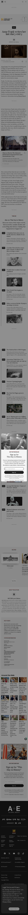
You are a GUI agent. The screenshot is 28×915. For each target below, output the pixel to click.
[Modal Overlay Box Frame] (14, 457)
